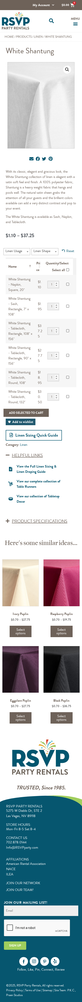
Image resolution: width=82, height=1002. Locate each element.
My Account (41, 4)
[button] (51, 21)
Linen (38, 36)
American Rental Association (26, 863)
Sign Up (15, 945)
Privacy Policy (14, 990)
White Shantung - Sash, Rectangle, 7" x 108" (19, 306)
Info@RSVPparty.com (22, 847)
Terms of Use (32, 990)
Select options (21, 631)
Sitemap (47, 990)
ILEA (9, 874)
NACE (11, 869)
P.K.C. (71, 990)
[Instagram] (34, 961)
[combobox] (16, 251)
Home (9, 36)
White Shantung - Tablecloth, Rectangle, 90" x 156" (19, 355)
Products (24, 36)
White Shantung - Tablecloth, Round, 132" (19, 397)
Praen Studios (14, 995)
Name (12, 266)
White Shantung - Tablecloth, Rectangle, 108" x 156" (20, 331)
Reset (70, 251)
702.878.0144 (16, 842)
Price (38, 266)
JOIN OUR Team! (20, 889)
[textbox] (15, 251)
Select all (58, 270)
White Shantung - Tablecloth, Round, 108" (19, 377)
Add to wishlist (22, 421)
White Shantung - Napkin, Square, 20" (19, 284)
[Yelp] (55, 961)
